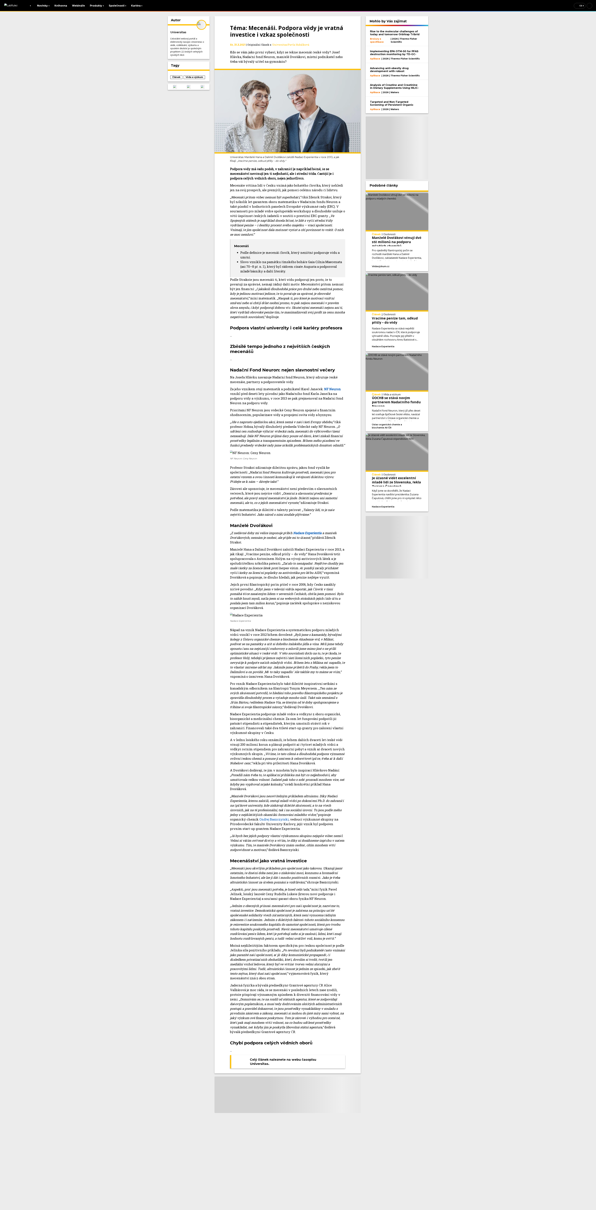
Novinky (43, 5)
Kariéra (136, 5)
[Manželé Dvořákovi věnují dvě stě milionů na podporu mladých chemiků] (397, 232)
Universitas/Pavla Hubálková (290, 44)
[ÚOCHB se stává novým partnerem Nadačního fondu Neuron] (397, 392)
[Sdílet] (416, 266)
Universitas (178, 32)
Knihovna (60, 5)
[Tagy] (400, 266)
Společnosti (117, 5)
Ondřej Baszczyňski (274, 819)
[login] (589, 6)
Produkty (97, 5)
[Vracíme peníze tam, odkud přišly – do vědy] (397, 312)
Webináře (78, 5)
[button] (175, 87)
